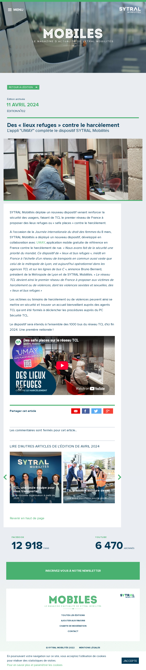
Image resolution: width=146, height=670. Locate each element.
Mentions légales (89, 648)
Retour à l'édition (21, 87)
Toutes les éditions (73, 615)
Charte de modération (73, 626)
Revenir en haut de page (27, 518)
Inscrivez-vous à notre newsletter (73, 570)
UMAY (40, 242)
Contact (73, 631)
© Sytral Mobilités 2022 (60, 648)
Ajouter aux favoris (73, 621)
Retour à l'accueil (73, 37)
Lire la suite (35, 477)
